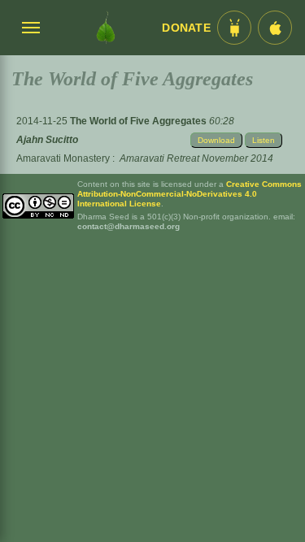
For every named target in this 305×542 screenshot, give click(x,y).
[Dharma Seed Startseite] (105, 28)
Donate (186, 28)
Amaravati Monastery (63, 158)
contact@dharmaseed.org (128, 226)
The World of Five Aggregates (139, 121)
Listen (263, 140)
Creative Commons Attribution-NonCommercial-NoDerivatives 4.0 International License (189, 194)
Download (216, 140)
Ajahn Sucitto (47, 139)
